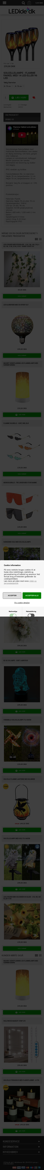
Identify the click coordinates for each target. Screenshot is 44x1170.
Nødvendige (13, 611)
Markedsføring (31, 611)
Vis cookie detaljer (22, 602)
